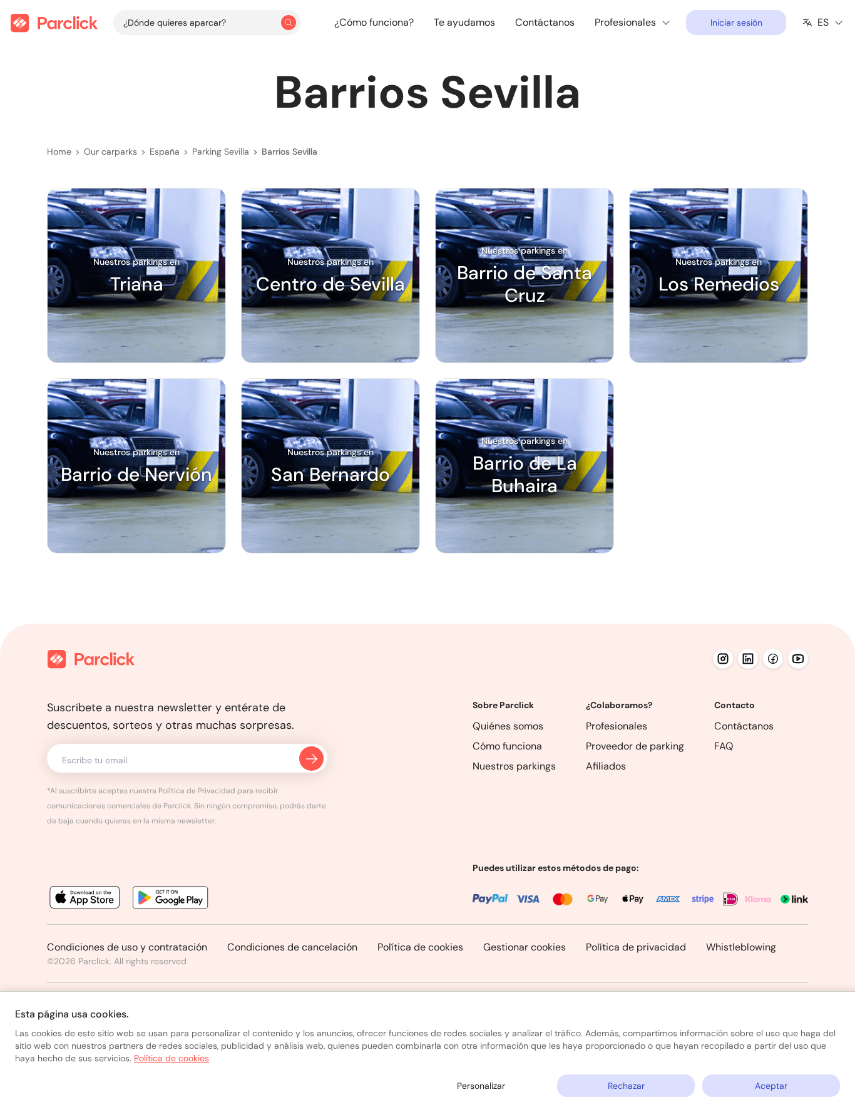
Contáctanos (545, 22)
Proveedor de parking (635, 746)
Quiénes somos (508, 726)
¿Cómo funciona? (374, 22)
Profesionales (616, 726)
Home (59, 151)
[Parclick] (54, 23)
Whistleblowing (741, 947)
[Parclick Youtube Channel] (798, 659)
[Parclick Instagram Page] (723, 659)
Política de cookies (420, 947)
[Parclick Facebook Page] (773, 659)
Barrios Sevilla (289, 151)
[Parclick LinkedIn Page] (748, 659)
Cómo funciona (507, 746)
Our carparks (110, 151)
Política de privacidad (636, 947)
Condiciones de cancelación (292, 947)
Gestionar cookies (524, 947)
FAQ (724, 746)
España (165, 151)
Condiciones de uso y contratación (127, 947)
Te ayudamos (464, 22)
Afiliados (606, 766)
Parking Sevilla (220, 151)
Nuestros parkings (514, 766)
